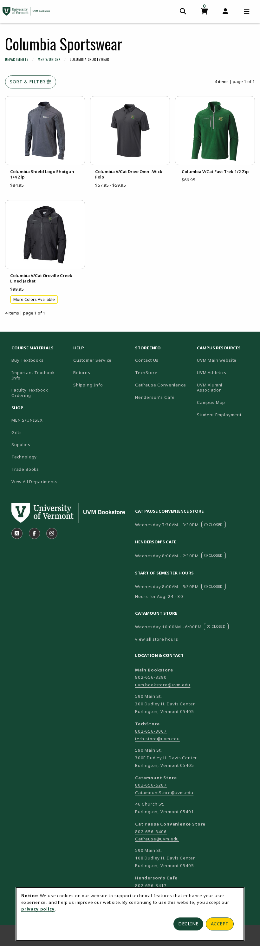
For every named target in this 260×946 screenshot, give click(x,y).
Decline (188, 924)
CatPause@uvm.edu (157, 839)
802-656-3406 (151, 831)
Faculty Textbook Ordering (29, 392)
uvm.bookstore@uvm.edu (162, 685)
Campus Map (225, 402)
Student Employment (225, 414)
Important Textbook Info (33, 375)
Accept (220, 924)
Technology (24, 457)
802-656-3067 (151, 731)
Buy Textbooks (27, 360)
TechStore (146, 372)
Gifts (16, 432)
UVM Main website (225, 360)
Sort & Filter (28, 82)
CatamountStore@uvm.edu (164, 792)
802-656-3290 (151, 677)
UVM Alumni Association (225, 387)
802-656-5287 (151, 785)
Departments (17, 59)
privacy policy (38, 909)
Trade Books (25, 469)
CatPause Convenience (160, 385)
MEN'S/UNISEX (27, 420)
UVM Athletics (225, 372)
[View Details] (45, 130)
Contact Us (147, 360)
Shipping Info (88, 385)
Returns (81, 372)
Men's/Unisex (49, 59)
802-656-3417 (151, 885)
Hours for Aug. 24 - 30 (159, 596)
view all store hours (156, 639)
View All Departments (34, 481)
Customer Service (92, 360)
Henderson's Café (155, 397)
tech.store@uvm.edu (157, 739)
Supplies (20, 444)
